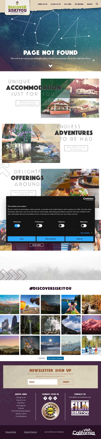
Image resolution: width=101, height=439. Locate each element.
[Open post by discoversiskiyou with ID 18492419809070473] (50, 304)
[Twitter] (55, 398)
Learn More (36, 245)
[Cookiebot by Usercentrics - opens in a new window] (84, 199)
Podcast (21, 408)
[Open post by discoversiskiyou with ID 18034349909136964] (71, 345)
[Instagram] (50, 398)
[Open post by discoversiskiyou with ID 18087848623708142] (50, 325)
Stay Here (67, 4)
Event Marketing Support (21, 411)
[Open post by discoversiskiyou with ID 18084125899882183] (9, 325)
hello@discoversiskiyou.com (80, 397)
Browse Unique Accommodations (27, 103)
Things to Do (21, 398)
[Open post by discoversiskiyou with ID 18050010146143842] (30, 345)
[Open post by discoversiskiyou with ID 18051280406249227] (71, 325)
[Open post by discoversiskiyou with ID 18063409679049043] (71, 304)
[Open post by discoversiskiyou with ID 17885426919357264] (91, 304)
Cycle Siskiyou (21, 416)
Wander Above (21, 414)
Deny (21, 239)
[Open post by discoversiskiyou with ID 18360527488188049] (91, 345)
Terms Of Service (30, 432)
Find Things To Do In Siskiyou (76, 148)
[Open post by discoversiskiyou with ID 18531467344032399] (9, 304)
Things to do (42, 4)
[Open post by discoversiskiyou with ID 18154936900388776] (30, 304)
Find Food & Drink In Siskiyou (23, 193)
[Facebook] (45, 398)
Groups (89, 4)
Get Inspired (79, 4)
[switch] (39, 225)
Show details (85, 233)
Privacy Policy (11, 432)
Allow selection (50, 239)
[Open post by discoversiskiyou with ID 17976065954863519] (30, 325)
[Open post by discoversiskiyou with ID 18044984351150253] (91, 325)
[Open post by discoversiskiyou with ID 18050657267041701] (50, 345)
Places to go (56, 4)
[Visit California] (83, 432)
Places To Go (21, 400)
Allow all (79, 239)
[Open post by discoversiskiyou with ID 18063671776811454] (9, 345)
